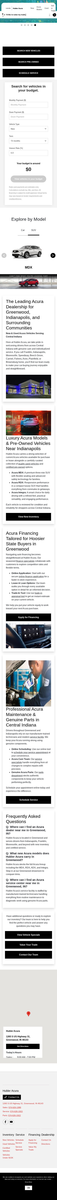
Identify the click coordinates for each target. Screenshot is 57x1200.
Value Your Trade (28, 945)
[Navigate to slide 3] (28, 25)
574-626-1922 (16, 1111)
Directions (45, 1144)
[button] (28, 1014)
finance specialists (25, 561)
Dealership (47, 1134)
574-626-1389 (15, 1107)
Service (20, 1134)
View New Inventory (28, 517)
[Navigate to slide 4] (31, 25)
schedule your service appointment (31, 752)
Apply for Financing (28, 617)
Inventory (8, 1134)
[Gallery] (28, 281)
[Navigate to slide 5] (35, 25)
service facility (37, 737)
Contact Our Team (28, 955)
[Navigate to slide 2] (25, 25)
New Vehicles (8, 1140)
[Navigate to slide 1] (21, 25)
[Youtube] (11, 1122)
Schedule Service (28, 800)
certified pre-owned (15, 467)
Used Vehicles (9, 1144)
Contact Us (13, 1097)
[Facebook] (5, 1122)
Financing (34, 1134)
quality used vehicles (28, 464)
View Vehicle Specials (28, 935)
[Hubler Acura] (16, 8)
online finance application (31, 576)
